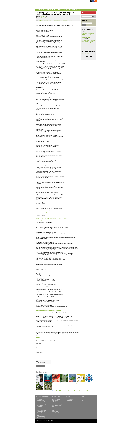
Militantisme (54, 407)
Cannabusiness (40, 405)
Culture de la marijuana (41, 410)
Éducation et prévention (56, 414)
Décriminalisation (55, 402)
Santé (38, 415)
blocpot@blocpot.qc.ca (85, 398)
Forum (73, 9)
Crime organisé (55, 400)
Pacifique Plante (55, 411)
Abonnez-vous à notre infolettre (88, 21)
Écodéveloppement (40, 414)
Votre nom (38, 343)
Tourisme (39, 407)
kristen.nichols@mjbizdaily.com (45, 212)
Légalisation (54, 406)
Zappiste (42, 16)
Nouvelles (43, 9)
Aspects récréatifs (40, 400)
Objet (37, 348)
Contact (78, 9)
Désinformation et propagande (58, 404)
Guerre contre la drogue (56, 405)
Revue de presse (70, 401)
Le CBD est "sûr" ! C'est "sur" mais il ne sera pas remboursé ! (52, 218)
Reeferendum (69, 400)
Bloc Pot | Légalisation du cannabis (45, 5)
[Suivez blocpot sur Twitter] (91, 1)
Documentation (61, 9)
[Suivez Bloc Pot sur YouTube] (94, 1)
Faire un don (87, 13)
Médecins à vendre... (85, 53)
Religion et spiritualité (41, 401)
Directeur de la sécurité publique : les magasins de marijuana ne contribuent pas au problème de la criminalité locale (88, 42)
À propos (38, 9)
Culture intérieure (40, 412)
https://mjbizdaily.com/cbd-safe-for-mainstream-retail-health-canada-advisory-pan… (55, 20)
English (87, 0)
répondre (38, 337)
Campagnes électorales (56, 399)
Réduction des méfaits (41, 417)
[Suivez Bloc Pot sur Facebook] (93, 1)
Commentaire (39, 352)
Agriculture (39, 398)
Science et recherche (41, 402)
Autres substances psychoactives (43, 404)
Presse (49, 9)
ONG (53, 410)
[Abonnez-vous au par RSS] (96, 1)
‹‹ (85, 46)
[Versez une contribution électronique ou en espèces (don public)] (82, 13)
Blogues (68, 9)
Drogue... (83, 55)
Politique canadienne (44, 17)
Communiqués (70, 399)
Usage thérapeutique (41, 416)
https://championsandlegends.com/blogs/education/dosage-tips (48, 310)
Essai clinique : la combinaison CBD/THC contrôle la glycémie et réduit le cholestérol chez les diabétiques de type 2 (87, 35)
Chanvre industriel (40, 409)
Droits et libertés (55, 401)
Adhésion (83, 400)
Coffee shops (39, 406)
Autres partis (54, 398)
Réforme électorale (55, 412)
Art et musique (39, 399)
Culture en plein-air (41, 411)
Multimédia (54, 9)
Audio (68, 398)
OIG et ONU (54, 409)
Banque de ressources (71, 402)
